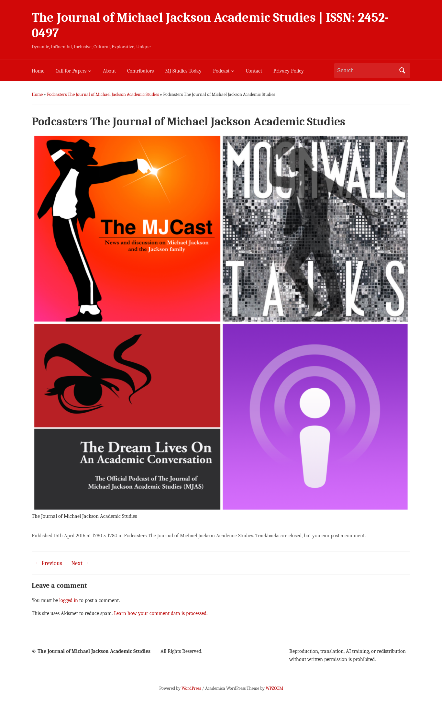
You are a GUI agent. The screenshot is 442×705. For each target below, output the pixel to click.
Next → (79, 563)
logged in (68, 600)
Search (402, 70)
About (109, 71)
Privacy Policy (288, 71)
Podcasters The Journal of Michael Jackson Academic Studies (103, 94)
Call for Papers (71, 71)
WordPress (191, 688)
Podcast (221, 71)
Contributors (140, 71)
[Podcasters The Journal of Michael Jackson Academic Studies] (221, 322)
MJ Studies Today (183, 71)
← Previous (49, 563)
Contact (254, 71)
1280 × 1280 (104, 536)
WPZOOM (274, 688)
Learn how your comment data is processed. (160, 613)
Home (38, 71)
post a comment (348, 536)
